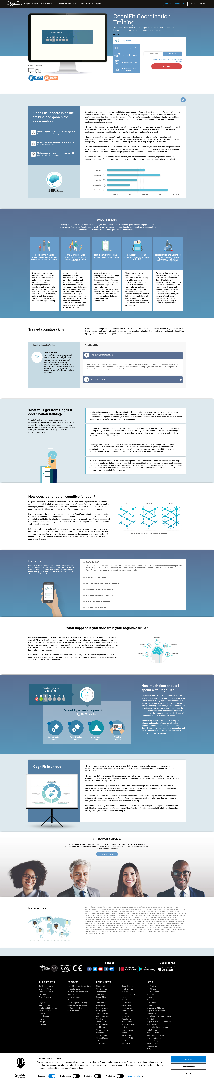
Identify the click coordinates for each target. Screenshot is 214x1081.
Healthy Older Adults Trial (77, 992)
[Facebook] (89, 969)
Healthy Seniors (73, 1000)
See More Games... (128, 1043)
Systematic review (74, 1008)
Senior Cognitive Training (77, 1003)
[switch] (76, 1076)
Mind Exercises (152, 1024)
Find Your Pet (101, 1035)
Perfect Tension (127, 1027)
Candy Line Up (127, 989)
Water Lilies (126, 1035)
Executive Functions (47, 1013)
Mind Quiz (151, 1019)
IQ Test (149, 1049)
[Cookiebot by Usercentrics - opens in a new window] (21, 1076)
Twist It (124, 1033)
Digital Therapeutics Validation (79, 986)
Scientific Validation (68, 4)
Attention (42, 1024)
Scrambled (100, 1033)
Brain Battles (152, 1046)
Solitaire (99, 1000)
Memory (42, 1019)
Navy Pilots (72, 994)
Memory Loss (44, 1005)
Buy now (167, 66)
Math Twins (126, 1019)
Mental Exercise (153, 1033)
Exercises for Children (155, 1008)
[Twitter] (94, 969)
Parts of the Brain (46, 992)
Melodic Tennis (102, 1030)
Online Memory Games (155, 1035)
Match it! (99, 1019)
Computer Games (74, 989)
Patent (149, 997)
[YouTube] (100, 969)
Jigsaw (124, 1013)
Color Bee (125, 1000)
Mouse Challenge (128, 1024)
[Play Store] (147, 969)
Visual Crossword (103, 1016)
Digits (123, 997)
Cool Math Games (154, 1038)
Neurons (42, 994)
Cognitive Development (156, 1011)
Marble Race (101, 1027)
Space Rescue (101, 1022)
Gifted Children (152, 1043)
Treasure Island (102, 1008)
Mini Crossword (102, 989)
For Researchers (153, 992)
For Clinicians (152, 989)
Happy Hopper (127, 986)
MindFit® (150, 1000)
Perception (43, 1022)
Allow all (188, 1059)
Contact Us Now (107, 854)
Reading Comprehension (156, 1041)
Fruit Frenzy (101, 992)
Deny (188, 1074)
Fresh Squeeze (127, 1011)
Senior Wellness (73, 997)
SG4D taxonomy (73, 1011)
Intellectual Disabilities (48, 1008)
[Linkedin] (111, 969)
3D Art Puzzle (101, 1043)
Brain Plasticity (45, 997)
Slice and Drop (127, 1030)
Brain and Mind (45, 989)
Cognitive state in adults (77, 1005)
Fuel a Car (125, 1016)
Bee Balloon (126, 1003)
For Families (151, 986)
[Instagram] (106, 969)
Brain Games (152, 1030)
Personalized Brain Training (157, 1027)
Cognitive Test (31, 4)
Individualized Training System (159, 1016)
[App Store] (166, 969)
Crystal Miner (101, 997)
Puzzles (124, 992)
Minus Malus (126, 1022)
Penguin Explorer (128, 994)
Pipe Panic (100, 994)
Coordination (44, 1016)
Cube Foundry (127, 1008)
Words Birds (126, 1041)
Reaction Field (127, 1038)
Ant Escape (100, 1005)
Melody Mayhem (102, 1038)
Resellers (150, 1005)
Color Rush (100, 1041)
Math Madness (102, 1024)
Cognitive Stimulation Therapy (159, 1022)
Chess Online (101, 986)
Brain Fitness (44, 1000)
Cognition (43, 1003)
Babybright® (152, 1003)
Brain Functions (45, 1011)
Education (151, 994)
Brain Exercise (152, 1013)
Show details (134, 1076)
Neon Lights (101, 1011)
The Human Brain (46, 986)
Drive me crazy (102, 1013)
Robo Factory (101, 1003)
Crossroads (126, 1005)
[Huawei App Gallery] (128, 969)
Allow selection (188, 1067)
